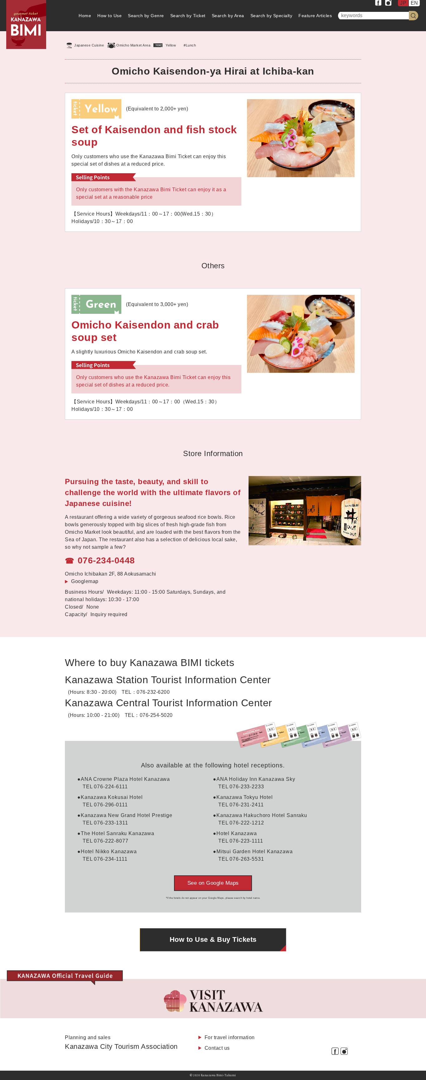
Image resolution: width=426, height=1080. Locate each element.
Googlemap (85, 581)
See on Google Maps (213, 883)
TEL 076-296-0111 (105, 804)
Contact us (217, 1048)
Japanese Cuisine (89, 45)
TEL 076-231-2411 (241, 804)
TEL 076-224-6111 (105, 786)
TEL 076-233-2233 (241, 786)
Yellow (171, 45)
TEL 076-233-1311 (105, 822)
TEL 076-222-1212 (241, 822)
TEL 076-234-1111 (105, 859)
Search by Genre (146, 15)
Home (85, 15)
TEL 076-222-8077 (105, 841)
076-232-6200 (153, 692)
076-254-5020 (156, 715)
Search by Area (228, 15)
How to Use (109, 15)
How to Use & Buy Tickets (213, 939)
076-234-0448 (106, 560)
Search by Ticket (188, 15)
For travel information (230, 1037)
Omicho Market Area (133, 45)
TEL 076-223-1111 (240, 841)
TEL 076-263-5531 (241, 859)
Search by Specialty (271, 15)
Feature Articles (315, 15)
